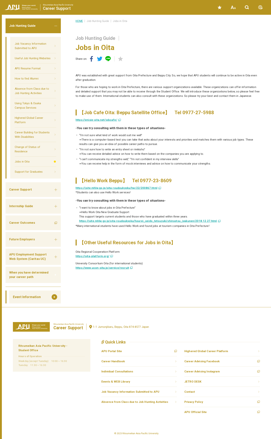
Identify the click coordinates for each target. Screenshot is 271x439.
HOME (79, 21)
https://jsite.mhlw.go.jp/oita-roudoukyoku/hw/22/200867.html (116, 188)
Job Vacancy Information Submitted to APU (30, 46)
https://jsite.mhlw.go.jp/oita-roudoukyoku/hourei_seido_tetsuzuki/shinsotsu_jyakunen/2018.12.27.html (148, 221)
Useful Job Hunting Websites (33, 58)
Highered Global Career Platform (29, 120)
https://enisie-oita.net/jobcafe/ (96, 120)
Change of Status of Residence (27, 149)
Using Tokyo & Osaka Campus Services (28, 105)
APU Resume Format (28, 68)
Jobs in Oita (22, 161)
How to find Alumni (27, 78)
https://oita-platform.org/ (92, 256)
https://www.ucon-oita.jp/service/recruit (102, 267)
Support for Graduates (29, 171)
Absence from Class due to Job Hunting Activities (32, 91)
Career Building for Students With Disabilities (32, 135)
